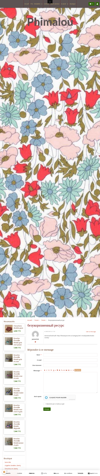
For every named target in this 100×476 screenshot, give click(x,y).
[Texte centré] (59, 370)
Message (36, 370)
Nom (38, 355)
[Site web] (35, 341)
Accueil (27, 4)
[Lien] (62, 370)
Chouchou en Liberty (11, 469)
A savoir (64, 4)
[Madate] (19, 473)
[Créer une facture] (56, 473)
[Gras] (44, 370)
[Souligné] (49, 370)
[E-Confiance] (68, 473)
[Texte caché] (64, 370)
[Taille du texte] (51, 370)
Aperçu (78, 370)
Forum (36, 320)
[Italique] (47, 370)
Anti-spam (37, 396)
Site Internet (36, 365)
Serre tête (8, 462)
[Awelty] (44, 473)
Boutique (72, 4)
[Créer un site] (7, 473)
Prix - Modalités (36, 4)
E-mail (39, 360)
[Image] (66, 370)
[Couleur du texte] (54, 370)
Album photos (55, 4)
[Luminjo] (80, 473)
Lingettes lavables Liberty (13, 465)
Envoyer (47, 409)
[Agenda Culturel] (92, 473)
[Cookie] (4, 472)
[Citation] (57, 370)
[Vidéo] (68, 370)
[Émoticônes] (73, 370)
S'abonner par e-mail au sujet (55, 404)
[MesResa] (31, 473)
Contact (46, 4)
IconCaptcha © (72, 399)
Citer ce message (91, 331)
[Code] (71, 370)
